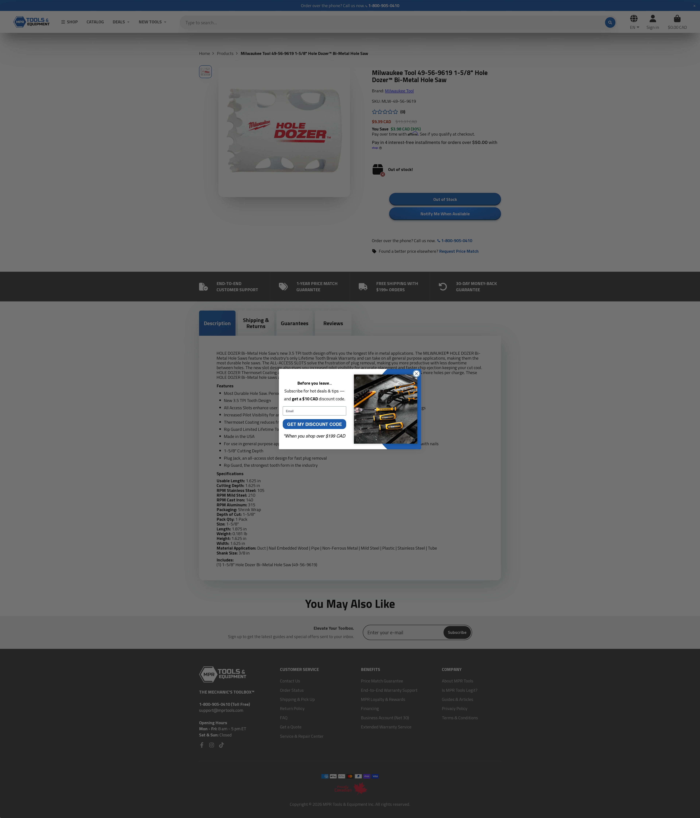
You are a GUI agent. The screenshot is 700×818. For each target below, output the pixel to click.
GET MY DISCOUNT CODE (314, 424)
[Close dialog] (416, 373)
